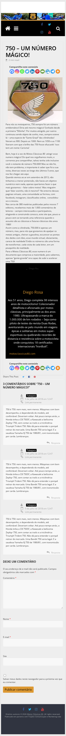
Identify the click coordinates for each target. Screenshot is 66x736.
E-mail (7, 637)
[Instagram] (17, 71)
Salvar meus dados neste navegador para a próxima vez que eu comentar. (32, 680)
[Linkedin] (32, 71)
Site (5, 656)
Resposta (55, 443)
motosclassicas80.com (22, 353)
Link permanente (33, 402)
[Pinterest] (37, 71)
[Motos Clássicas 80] (33, 14)
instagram (21, 197)
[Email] (42, 71)
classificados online (36, 197)
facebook (10, 197)
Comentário (9, 577)
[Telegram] (53, 71)
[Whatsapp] (22, 71)
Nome (7, 619)
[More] (58, 71)
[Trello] (47, 71)
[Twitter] (27, 71)
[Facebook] (12, 71)
